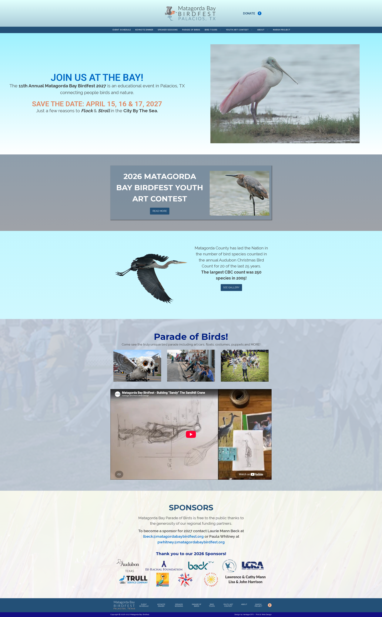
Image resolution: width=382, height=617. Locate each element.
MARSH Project (281, 30)
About (261, 30)
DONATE (249, 13)
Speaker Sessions (168, 30)
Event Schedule (122, 30)
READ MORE (160, 211)
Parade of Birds (191, 30)
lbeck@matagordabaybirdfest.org (173, 536)
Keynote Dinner (144, 30)
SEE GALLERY (231, 287)
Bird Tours (211, 30)
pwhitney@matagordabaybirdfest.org (191, 542)
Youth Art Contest (237, 30)
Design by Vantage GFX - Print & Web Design (253, 614)
